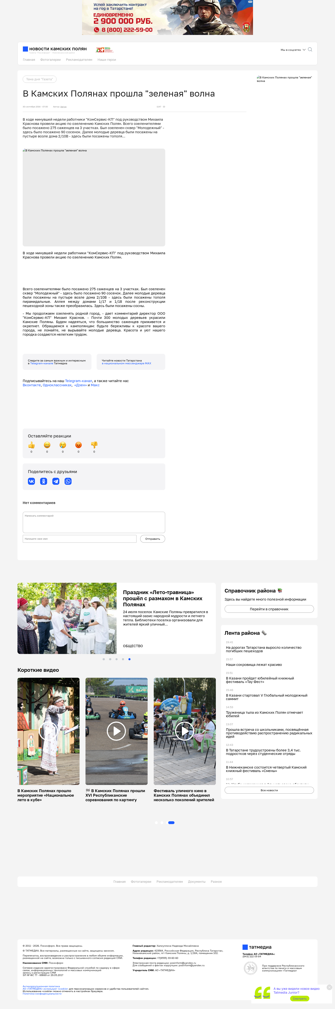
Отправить (152, 538)
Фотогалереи (50, 59)
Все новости (269, 790)
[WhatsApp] (68, 481)
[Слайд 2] (110, 659)
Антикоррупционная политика (41, 986)
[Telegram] (55, 481)
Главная (29, 59)
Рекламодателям (79, 59)
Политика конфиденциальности (42, 993)
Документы (197, 881)
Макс (95, 385)
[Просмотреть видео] (48, 731)
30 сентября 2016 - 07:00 (35, 107)
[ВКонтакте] (31, 481)
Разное (216, 881)
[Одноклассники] (43, 481)
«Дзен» (80, 385)
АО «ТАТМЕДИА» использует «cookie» (45, 988)
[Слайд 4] (123, 659)
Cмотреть (300, 998)
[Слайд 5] (129, 659)
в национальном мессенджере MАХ (126, 363)
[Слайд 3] (117, 659)
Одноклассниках (57, 385)
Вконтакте (32, 385)
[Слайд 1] (104, 659)
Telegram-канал (78, 381)
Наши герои (107, 59)
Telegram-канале (42, 363)
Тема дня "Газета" (39, 79)
